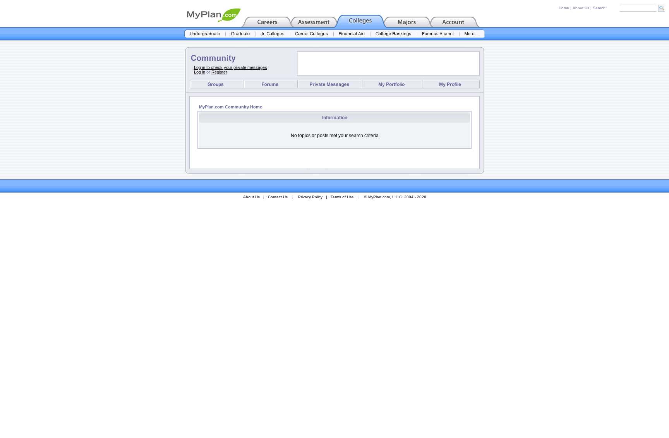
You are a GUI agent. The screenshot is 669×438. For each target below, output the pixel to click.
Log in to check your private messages (230, 67)
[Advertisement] (388, 63)
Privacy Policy (310, 197)
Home (564, 8)
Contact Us (278, 197)
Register (219, 72)
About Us (581, 8)
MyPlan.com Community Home (230, 107)
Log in (199, 72)
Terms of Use (342, 197)
